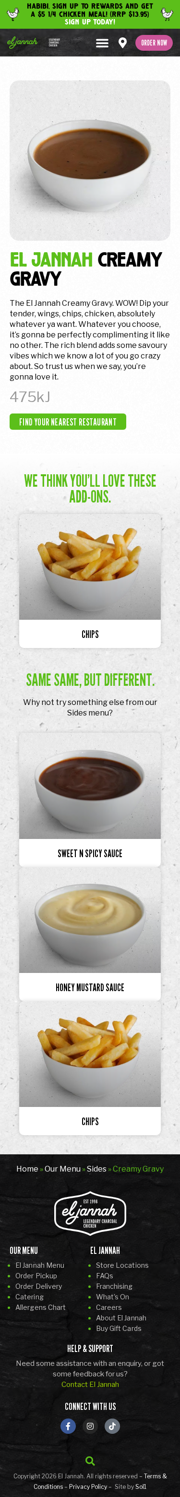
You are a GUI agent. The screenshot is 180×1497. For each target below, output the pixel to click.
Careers (109, 1307)
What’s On (113, 1297)
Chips (90, 634)
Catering (29, 1297)
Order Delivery (38, 1286)
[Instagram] (90, 1426)
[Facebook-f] (68, 1426)
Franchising (114, 1286)
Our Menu (63, 1168)
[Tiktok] (112, 1426)
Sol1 (140, 1486)
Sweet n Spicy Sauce (90, 854)
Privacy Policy (88, 1486)
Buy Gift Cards (119, 1328)
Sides (97, 1168)
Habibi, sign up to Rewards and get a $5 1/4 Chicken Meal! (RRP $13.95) (90, 14)
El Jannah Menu (39, 1265)
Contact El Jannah (90, 1384)
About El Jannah (121, 1318)
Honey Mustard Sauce (90, 988)
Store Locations (122, 1265)
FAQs (104, 1276)
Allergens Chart (40, 1307)
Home (27, 1168)
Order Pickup (36, 1276)
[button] (102, 43)
